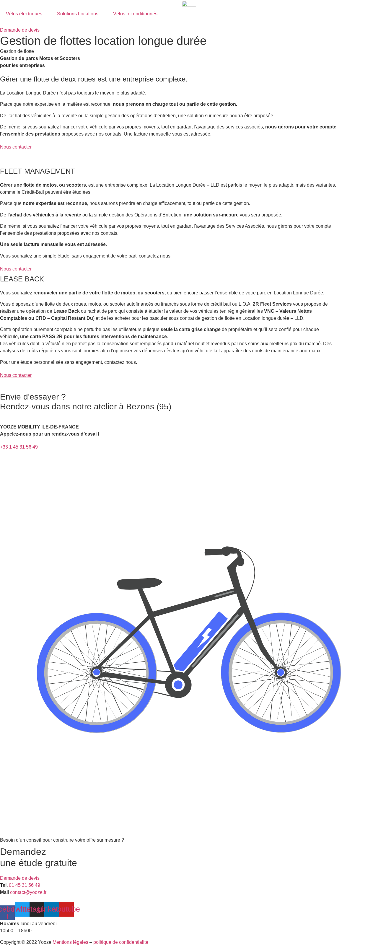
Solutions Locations (77, 13)
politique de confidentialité (120, 942)
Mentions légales (70, 942)
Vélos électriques (24, 13)
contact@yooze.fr (28, 892)
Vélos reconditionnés (135, 13)
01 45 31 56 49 (24, 885)
